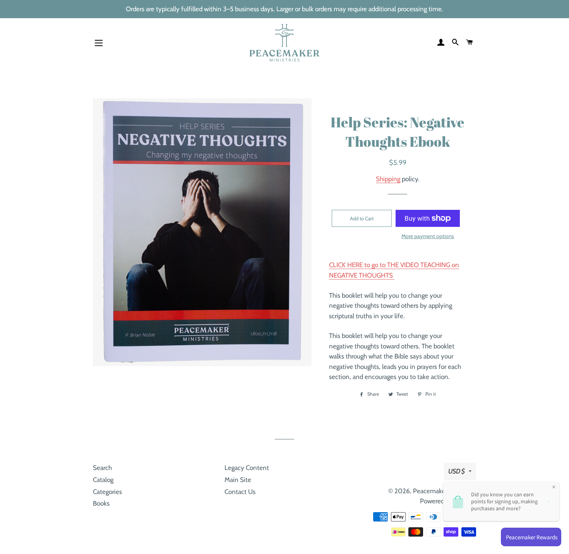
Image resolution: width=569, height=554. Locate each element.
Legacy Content (247, 468)
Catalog (103, 480)
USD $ (456, 471)
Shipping (388, 179)
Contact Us (240, 492)
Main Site (238, 480)
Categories (107, 492)
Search (102, 468)
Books (101, 503)
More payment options (427, 236)
